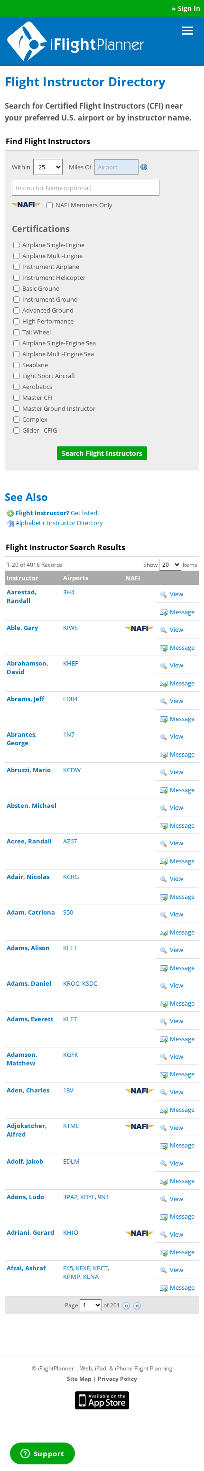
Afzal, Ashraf (26, 1268)
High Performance (48, 321)
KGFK (70, 1054)
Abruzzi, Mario (29, 770)
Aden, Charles (28, 1090)
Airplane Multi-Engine (52, 255)
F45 (68, 1268)
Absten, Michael (31, 805)
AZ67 (70, 841)
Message (182, 612)
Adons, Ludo (25, 1197)
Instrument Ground (50, 299)
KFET (70, 948)
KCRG (71, 876)
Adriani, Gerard (30, 1232)
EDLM (71, 1161)
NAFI (132, 578)
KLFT (70, 1019)
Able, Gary (22, 627)
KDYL (87, 1197)
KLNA (91, 1276)
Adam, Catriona (31, 912)
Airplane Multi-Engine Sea (58, 354)
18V (68, 1090)
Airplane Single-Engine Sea (59, 343)
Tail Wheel (36, 332)
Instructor (22, 578)
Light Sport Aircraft (48, 375)
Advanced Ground (48, 310)
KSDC (89, 983)
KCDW (72, 770)
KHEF (70, 663)
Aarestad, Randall (22, 596)
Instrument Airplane (50, 266)
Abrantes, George (22, 738)
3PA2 (70, 1197)
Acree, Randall (29, 841)
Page (71, 1305)
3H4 (68, 592)
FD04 (70, 698)
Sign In (189, 8)
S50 (68, 912)
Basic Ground (41, 288)
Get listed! (57, 513)
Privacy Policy (117, 1379)
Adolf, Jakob (25, 1161)
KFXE (83, 1268)
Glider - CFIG (39, 430)
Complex (34, 419)
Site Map (79, 1379)
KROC (71, 983)
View (175, 594)
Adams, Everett (30, 1019)
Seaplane (35, 365)
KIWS (70, 627)
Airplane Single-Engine (53, 245)
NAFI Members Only (84, 205)
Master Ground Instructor (58, 408)
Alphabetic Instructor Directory (58, 522)
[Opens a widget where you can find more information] (42, 1454)
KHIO (70, 1232)
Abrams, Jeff (25, 698)
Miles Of (80, 167)
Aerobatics (37, 386)
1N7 (68, 734)
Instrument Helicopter (53, 277)
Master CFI (37, 397)
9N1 (103, 1197)
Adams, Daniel (29, 983)
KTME (71, 1125)
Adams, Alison (28, 948)
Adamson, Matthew (22, 1058)
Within (21, 167)
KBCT (100, 1268)
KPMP (71, 1276)
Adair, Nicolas (28, 876)
